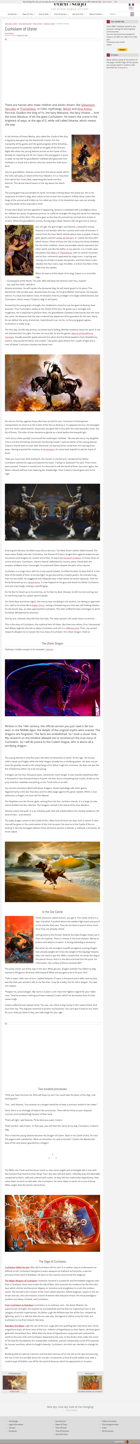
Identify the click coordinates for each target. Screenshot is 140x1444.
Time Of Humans (60, 14)
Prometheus (28, 109)
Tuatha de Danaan (64, 237)
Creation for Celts (22, 35)
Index (104, 1428)
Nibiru (54, 252)
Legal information (16, 1424)
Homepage (13, 1421)
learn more (107, 2)
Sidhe (20, 175)
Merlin (67, 109)
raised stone (34, 582)
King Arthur (84, 109)
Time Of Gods (44, 14)
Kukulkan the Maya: (14, 1325)
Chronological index (110, 1424)
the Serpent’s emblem (70, 558)
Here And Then (77, 14)
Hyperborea (66, 252)
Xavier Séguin (9, 33)
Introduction (12, 14)
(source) (49, 649)
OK (115, 2)
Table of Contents (95, 14)
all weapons (49, 449)
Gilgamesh (87, 105)
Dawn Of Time (28, 14)
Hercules (10, 109)
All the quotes (107, 1431)
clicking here (122, 67)
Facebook (13, 1431)
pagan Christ (38, 605)
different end (72, 628)
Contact (12, 1428)
